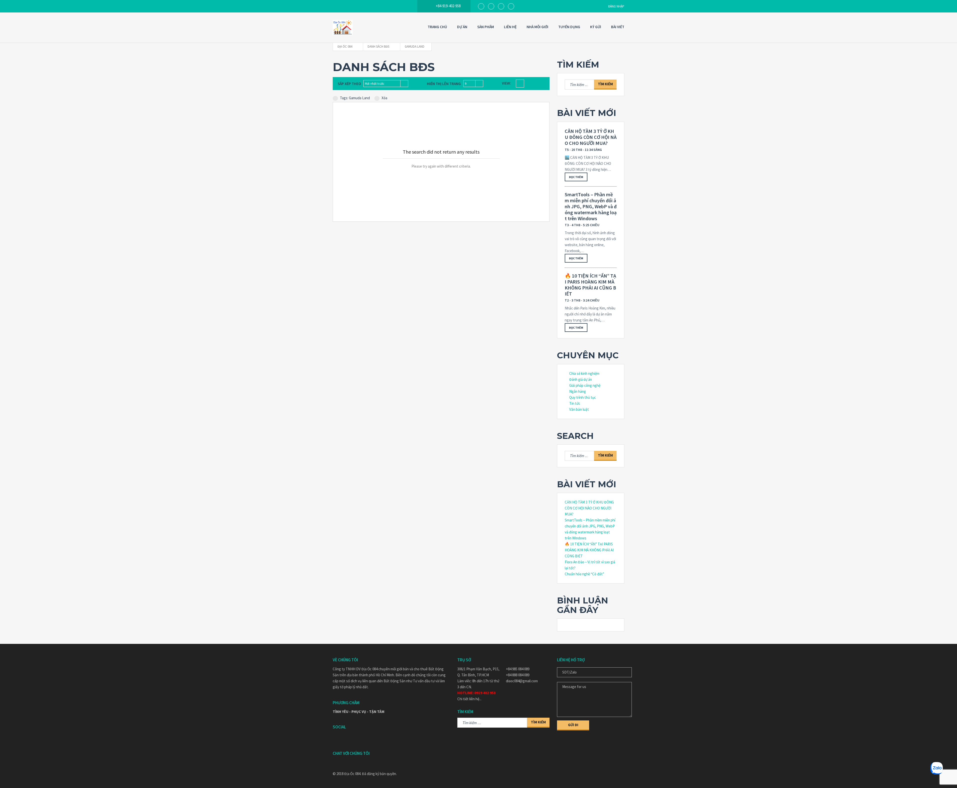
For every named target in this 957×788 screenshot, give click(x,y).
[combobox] (385, 83)
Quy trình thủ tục (582, 397)
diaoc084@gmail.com (522, 681)
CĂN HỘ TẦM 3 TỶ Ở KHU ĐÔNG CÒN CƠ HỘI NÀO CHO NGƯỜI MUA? (591, 137)
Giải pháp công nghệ (584, 385)
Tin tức (574, 403)
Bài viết (617, 26)
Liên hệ (510, 26)
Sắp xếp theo (349, 83)
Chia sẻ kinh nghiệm (584, 373)
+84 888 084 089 (517, 675)
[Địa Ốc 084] (343, 27)
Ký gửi (595, 26)
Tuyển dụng (569, 26)
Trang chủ (437, 26)
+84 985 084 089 (517, 669)
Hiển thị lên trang (444, 83)
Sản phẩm (485, 26)
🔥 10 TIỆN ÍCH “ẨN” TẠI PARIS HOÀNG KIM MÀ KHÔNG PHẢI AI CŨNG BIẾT (590, 285)
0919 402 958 (485, 692)
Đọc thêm (576, 177)
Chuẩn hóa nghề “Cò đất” (584, 574)
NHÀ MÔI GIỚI (537, 26)
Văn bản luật (579, 409)
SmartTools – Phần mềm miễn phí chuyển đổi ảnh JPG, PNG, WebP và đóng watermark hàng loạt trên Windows (591, 206)
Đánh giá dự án (580, 379)
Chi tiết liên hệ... (469, 698)
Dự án (462, 26)
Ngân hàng (577, 391)
